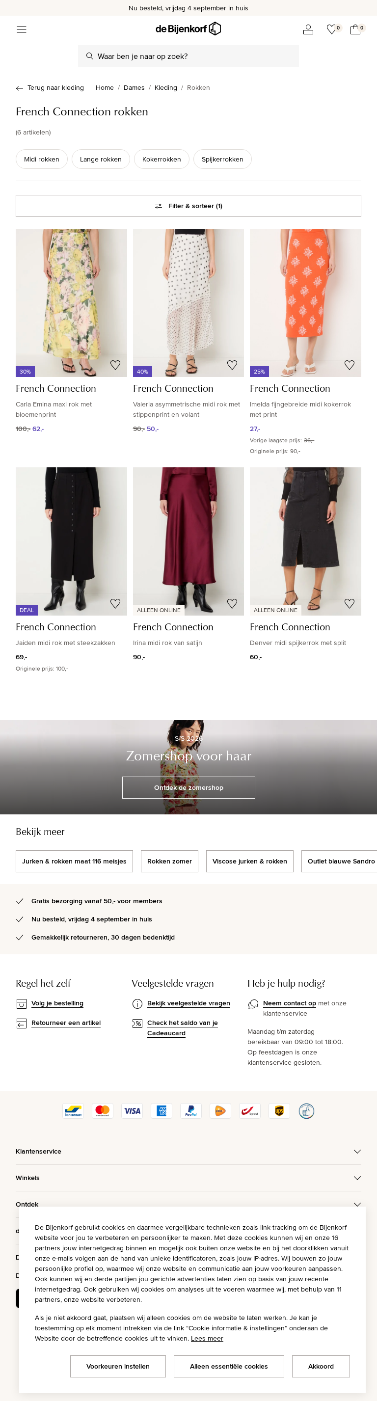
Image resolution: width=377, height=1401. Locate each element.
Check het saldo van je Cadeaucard (182, 1028)
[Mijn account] (308, 29)
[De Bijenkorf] (188, 29)
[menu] (21, 29)
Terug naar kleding (55, 87)
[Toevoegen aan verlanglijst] (115, 365)
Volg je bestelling (57, 1003)
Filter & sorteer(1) (195, 206)
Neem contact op (289, 1003)
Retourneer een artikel (66, 1022)
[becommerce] (306, 1116)
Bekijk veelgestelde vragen (188, 1003)
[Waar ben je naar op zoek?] (90, 56)
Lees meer (207, 1338)
